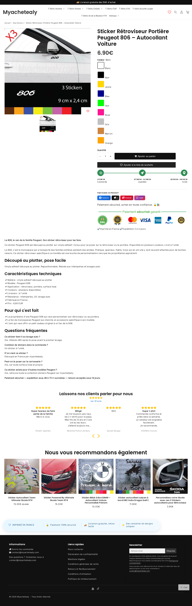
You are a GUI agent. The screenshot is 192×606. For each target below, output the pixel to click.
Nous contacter (75, 549)
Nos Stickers (18, 23)
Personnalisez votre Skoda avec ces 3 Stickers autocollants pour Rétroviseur (170, 500)
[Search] (175, 12)
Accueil (8, 23)
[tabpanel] (47, 124)
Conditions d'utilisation (79, 574)
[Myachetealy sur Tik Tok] (98, 589)
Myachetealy (20, 12)
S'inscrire (171, 551)
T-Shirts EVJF (111, 8)
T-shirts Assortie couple (143, 8)
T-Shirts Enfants (93, 8)
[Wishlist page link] (169, 12)
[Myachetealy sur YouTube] (93, 589)
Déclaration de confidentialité (83, 554)
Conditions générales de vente (83, 564)
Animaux (113, 16)
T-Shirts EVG (124, 8)
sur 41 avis (96, 401)
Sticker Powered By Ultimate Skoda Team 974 (59, 499)
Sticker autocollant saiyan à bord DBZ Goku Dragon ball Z (133, 499)
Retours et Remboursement (81, 569)
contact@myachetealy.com (25, 552)
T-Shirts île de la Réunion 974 (94, 16)
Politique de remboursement (82, 579)
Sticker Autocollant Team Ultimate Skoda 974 (21, 499)
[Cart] (188, 12)
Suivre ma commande (22, 549)
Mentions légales (76, 559)
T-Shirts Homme (55, 8)
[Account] (181, 12)
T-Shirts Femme (74, 8)
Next (185, 485)
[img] (96, 398)
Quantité (101, 150)
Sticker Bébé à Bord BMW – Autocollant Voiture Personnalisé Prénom (96, 500)
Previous (6, 485)
